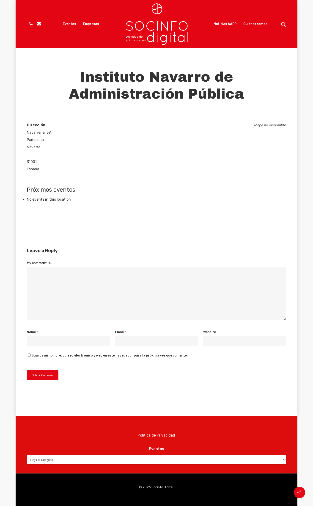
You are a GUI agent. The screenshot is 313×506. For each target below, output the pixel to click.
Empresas (91, 24)
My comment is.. (39, 263)
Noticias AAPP (225, 24)
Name (32, 332)
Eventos (69, 24)
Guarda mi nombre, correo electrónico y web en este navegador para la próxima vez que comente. (109, 355)
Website (209, 332)
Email (120, 332)
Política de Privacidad (156, 435)
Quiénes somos (255, 24)
